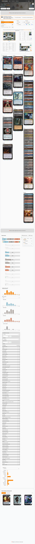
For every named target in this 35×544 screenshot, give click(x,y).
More (8, 8)
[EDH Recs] (1, 58)
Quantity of (4, 467)
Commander (4, 471)
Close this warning (18, 17)
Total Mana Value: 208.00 (5, 288)
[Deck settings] (1, 60)
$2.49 (26, 223)
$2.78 (21, 131)
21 (6, 476)
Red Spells (4, 315)
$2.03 (31, 223)
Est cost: (7, 5)
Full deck (31, 238)
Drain (5, 475)
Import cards (4, 8)
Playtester (31, 8)
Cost (3, 237)
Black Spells (4, 307)
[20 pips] (16, 242)
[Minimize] (33, 20)
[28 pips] (17, 239)
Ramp (5, 481)
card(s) (4, 343)
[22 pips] (4, 239)
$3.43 (29, 223)
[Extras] (1, 61)
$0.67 (21, 88)
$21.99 (5, 70)
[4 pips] (2, 242)
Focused (25, 238)
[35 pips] (10, 239)
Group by (24, 239)
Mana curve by (4, 296)
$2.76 (11, 140)
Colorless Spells (5, 323)
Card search (7, 22)
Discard (5, 474)
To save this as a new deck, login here (27, 17)
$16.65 (11, 70)
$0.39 (21, 70)
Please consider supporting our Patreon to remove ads (17, 12)
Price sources (26, 23)
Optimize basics (25, 235)
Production (3, 240)
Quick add (2, 23)
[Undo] (1, 56)
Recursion (4, 482)
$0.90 (8, 113)
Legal (5, 4)
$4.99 (15, 131)
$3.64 (8, 140)
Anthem (5, 470)
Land (5, 480)
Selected (28, 238)
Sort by (18, 23)
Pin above (31, 235)
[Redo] (1, 57)
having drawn (5, 340)
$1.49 (5, 113)
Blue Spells (4, 299)
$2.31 (31, 125)
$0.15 (11, 113)
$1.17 (18, 88)
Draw (5, 476)
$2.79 (5, 140)
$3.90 (18, 131)
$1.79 (15, 70)
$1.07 (18, 70)
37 (6, 480)
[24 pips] (11, 242)
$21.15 (8, 70)
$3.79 (29, 125)
